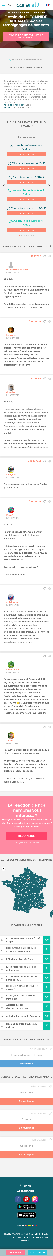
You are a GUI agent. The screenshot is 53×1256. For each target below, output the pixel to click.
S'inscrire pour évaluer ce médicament (26, 36)
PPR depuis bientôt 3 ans (19, 959)
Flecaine (26, 1119)
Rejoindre (26, 835)
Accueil (12, 12)
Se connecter (37, 1252)
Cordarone (26, 1145)
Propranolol (26, 1092)
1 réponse (35, 255)
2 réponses (34, 460)
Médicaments (25, 12)
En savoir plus (26, 154)
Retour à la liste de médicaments (27, 60)
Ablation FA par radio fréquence (23, 1016)
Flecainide (39, 12)
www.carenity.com (21, 1234)
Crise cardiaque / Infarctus (26, 1055)
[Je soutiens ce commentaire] (44, 256)
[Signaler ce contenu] (50, 256)
